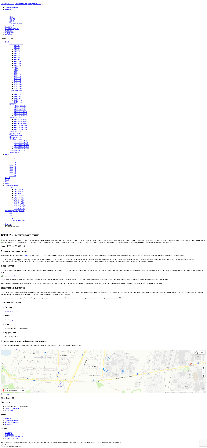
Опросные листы (11, 438)
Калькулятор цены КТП (14, 437)
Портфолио (9, 33)
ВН (10, 213)
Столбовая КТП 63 (21, 143)
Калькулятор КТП (34, 4)
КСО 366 (12, 164)
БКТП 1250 (18, 102)
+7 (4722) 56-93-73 (12, 408)
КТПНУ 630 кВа (20, 110)
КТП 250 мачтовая (20, 129)
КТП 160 (17, 53)
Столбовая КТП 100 (21, 145)
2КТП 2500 (18, 88)
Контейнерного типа (17, 150)
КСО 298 (12, 162)
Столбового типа (15, 139)
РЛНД (11, 218)
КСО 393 (12, 170)
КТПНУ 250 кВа (20, 106)
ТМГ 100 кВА (19, 195)
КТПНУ (12, 104)
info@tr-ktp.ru (10, 320)
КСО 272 (12, 156)
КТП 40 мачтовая (20, 121)
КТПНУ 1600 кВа (20, 114)
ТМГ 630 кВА (19, 203)
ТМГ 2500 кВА (19, 209)
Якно (7, 183)
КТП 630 (17, 59)
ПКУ (11, 17)
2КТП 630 (17, 83)
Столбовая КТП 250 (21, 149)
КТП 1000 (17, 61)
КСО (11, 13)
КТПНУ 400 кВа (20, 108)
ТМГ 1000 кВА (19, 205)
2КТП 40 (17, 71)
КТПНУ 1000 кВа (20, 112)
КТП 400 (17, 57)
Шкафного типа (15, 131)
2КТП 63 (17, 73)
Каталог (8, 9)
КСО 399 (12, 176)
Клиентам (9, 31)
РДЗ (10, 215)
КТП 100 (17, 52)
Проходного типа (15, 137)
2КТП (16, 67)
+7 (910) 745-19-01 (7, 4)
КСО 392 (12, 168)
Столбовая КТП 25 (21, 141)
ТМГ (11, 187)
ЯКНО (11, 21)
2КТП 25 (17, 69)
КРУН (11, 15)
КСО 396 (12, 174)
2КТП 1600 (18, 86)
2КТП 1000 (18, 85)
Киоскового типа (15, 90)
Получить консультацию (10, 349)
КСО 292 (12, 160)
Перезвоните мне (21, 4)
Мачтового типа (15, 117)
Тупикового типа (15, 135)
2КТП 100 (17, 75)
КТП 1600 (17, 63)
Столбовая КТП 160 (21, 147)
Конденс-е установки (17, 220)
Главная (8, 224)
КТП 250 (17, 55)
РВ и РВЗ (12, 216)
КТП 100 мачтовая (20, 125)
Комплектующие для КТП (14, 211)
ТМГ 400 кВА (19, 201)
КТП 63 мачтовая (20, 123)
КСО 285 (12, 158)
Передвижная (14, 152)
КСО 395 (12, 172)
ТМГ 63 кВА (18, 193)
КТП (11, 11)
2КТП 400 (17, 81)
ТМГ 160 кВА (19, 197)
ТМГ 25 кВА (18, 189)
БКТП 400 (17, 96)
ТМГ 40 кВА (18, 191)
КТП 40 (17, 48)
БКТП (11, 92)
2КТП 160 (17, 77)
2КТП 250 (17, 79)
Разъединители (15, 25)
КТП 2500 (17, 65)
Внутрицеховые (15, 133)
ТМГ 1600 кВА (19, 207)
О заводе (8, 27)
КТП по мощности (12, 29)
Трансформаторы (11, 7)
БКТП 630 (17, 98)
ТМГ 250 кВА (19, 199)
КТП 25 (17, 46)
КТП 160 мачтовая (20, 127)
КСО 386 (12, 166)
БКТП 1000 (18, 100)
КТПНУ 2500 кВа (20, 116)
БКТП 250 (17, 94)
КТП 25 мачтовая (20, 119)
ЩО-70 (12, 19)
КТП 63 (17, 50)
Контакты (8, 34)
